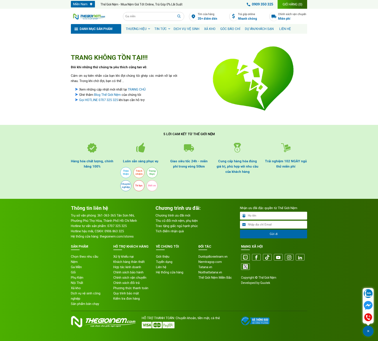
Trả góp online (247, 16)
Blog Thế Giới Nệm (107, 95)
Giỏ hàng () (292, 4)
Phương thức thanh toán (130, 288)
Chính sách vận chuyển (292, 16)
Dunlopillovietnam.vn (213, 257)
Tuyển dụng (164, 262)
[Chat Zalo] (368, 294)
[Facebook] (256, 257)
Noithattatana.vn (210, 272)
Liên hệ (285, 29)
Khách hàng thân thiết (129, 262)
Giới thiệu (162, 257)
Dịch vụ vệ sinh (186, 29)
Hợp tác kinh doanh (127, 267)
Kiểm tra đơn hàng (126, 299)
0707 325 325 (117, 226)
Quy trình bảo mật (126, 293)
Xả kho (76, 288)
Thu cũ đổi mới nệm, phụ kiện (177, 221)
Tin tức (160, 29)
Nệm (74, 262)
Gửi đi (274, 234)
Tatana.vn (205, 267)
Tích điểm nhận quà (170, 231)
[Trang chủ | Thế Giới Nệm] (94, 16)
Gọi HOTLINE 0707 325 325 (98, 100)
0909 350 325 (262, 4)
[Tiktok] (267, 257)
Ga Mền (76, 267)
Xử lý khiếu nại (123, 257)
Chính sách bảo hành (128, 272)
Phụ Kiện (77, 278)
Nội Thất (77, 283)
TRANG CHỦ (137, 89)
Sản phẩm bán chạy (85, 304)
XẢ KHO (209, 29)
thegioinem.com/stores (117, 236)
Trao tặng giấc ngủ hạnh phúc (177, 226)
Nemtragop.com (210, 262)
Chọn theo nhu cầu (84, 257)
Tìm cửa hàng (207, 16)
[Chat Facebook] (368, 306)
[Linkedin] (300, 257)
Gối (73, 272)
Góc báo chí (230, 29)
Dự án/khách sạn (259, 29)
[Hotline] (368, 317)
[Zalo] (245, 257)
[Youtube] (278, 257)
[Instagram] (289, 257)
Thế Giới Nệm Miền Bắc (215, 278)
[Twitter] (245, 267)
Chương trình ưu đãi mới (173, 215)
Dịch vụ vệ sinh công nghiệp (85, 296)
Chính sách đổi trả (126, 283)
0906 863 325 (114, 231)
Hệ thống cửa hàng (169, 272)
